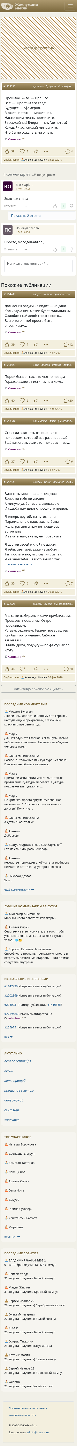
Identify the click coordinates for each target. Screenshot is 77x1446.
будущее (51, 86)
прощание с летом (19, 1090)
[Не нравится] (71, 206)
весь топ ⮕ (12, 1236)
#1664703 (9, 294)
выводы (37, 604)
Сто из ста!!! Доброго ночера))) (25, 849)
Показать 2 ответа (26, 215)
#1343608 (9, 365)
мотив (48, 294)
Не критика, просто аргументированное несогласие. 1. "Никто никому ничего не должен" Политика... (32, 804)
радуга (37, 294)
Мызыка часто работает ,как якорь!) (29, 918)
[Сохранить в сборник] (21, 151)
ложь (36, 365)
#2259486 (11, 1014)
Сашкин (14, 139)
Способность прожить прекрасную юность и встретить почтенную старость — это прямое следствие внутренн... (36, 958)
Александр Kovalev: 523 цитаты (38, 689)
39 (13, 344)
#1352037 (9, 482)
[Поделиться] (36, 151)
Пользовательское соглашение (28, 1408)
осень (8, 1071)
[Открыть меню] (70, 6)
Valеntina (14, 1018)
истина (56, 365)
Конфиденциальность (22, 1415)
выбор (48, 604)
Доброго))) (11, 835)
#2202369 (11, 995)
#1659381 (9, 421)
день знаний (13, 1100)
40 (13, 400)
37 (13, 461)
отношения (40, 421)
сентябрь (12, 1110)
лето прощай (14, 1080)
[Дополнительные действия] (46, 151)
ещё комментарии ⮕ (19, 889)
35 (13, 583)
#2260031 (11, 1005)
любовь (37, 482)
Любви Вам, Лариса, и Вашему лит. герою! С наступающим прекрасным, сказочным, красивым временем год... (36, 720)
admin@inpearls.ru (38, 1432)
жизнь (47, 482)
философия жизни (64, 604)
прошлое (38, 86)
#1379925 (9, 604)
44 (13, 669)
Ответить (10, 206)
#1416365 (54, 1005)
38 (13, 151)
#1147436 (11, 986)
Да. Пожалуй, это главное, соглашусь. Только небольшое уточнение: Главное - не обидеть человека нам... (36, 742)
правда (45, 365)
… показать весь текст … (20, 564)
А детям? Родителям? (19, 822)
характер (12, 1120)
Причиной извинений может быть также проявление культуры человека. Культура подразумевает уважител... (34, 782)
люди (52, 421)
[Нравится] (7, 151)
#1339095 (9, 86)
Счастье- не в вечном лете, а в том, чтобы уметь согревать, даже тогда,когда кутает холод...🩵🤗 (34, 935)
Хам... (8, 880)
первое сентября (17, 1061)
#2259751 (11, 1027)
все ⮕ (8, 1036)
